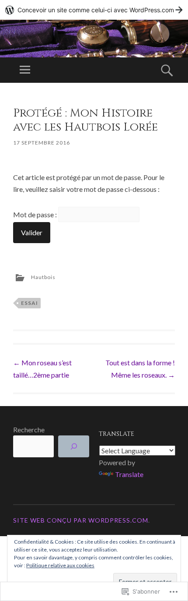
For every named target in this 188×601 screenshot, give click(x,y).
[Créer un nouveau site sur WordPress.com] (94, 10)
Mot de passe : (35, 214)
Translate (129, 474)
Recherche (29, 429)
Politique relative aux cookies (60, 565)
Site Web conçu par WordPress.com (80, 520)
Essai (29, 303)
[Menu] (25, 70)
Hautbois (43, 277)
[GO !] (73, 446)
